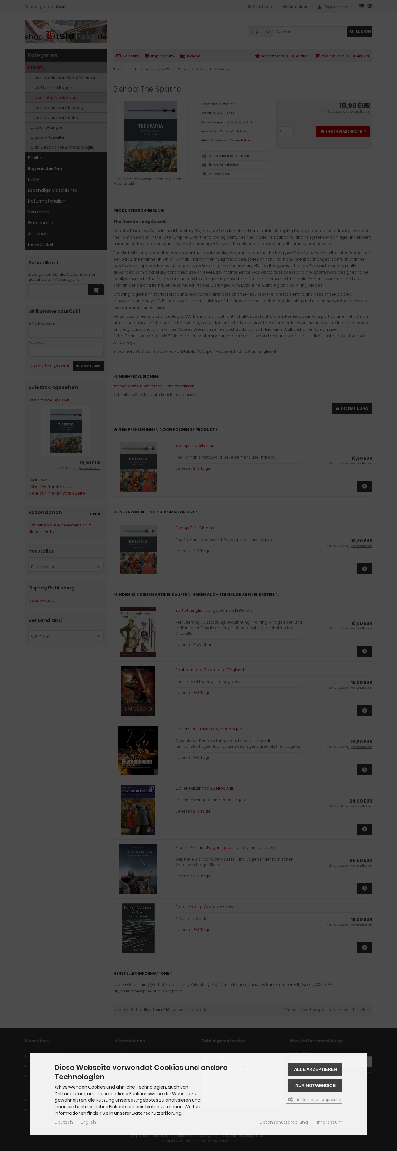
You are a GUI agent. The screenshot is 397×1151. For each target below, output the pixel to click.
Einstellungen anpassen (317, 1099)
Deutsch (64, 1122)
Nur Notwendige (315, 1085)
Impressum (329, 1122)
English (88, 1122)
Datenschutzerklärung (284, 1122)
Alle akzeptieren (315, 1069)
